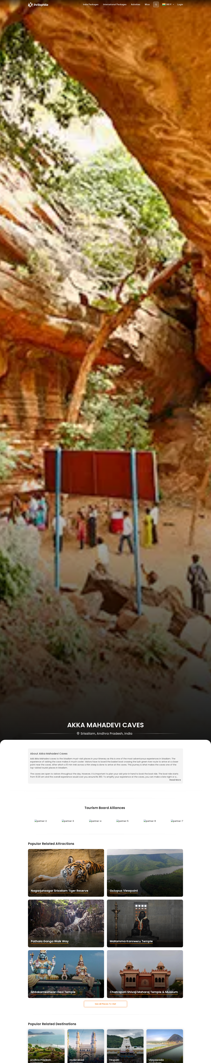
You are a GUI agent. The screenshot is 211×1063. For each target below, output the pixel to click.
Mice (147, 4)
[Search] (156, 4)
